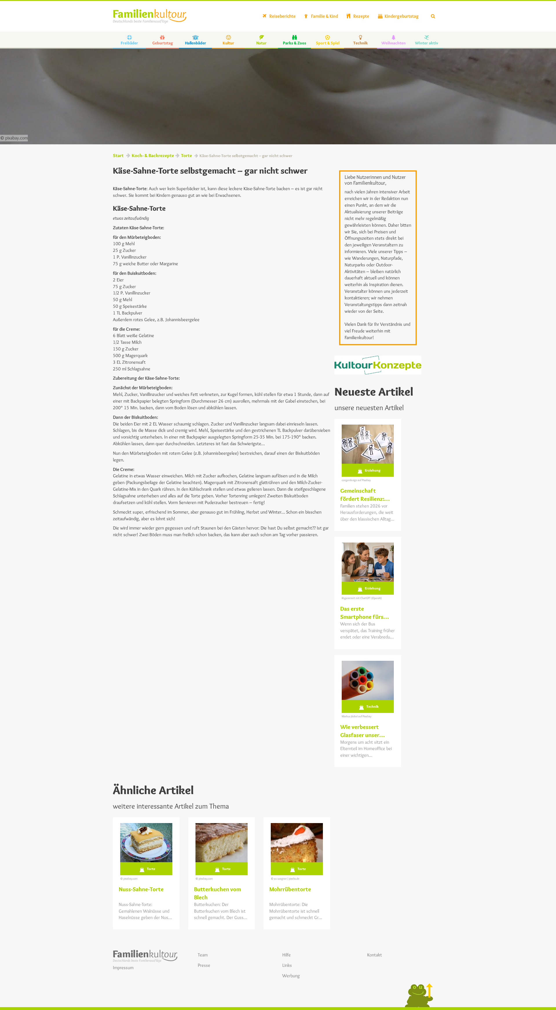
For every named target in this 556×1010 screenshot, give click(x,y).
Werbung (291, 975)
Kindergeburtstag (401, 16)
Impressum (123, 967)
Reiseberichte (282, 16)
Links (287, 965)
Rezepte (360, 16)
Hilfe (286, 955)
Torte (186, 155)
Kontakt (374, 955)
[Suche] (433, 16)
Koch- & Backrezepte (153, 155)
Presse (204, 965)
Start (118, 155)
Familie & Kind (324, 16)
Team (203, 955)
